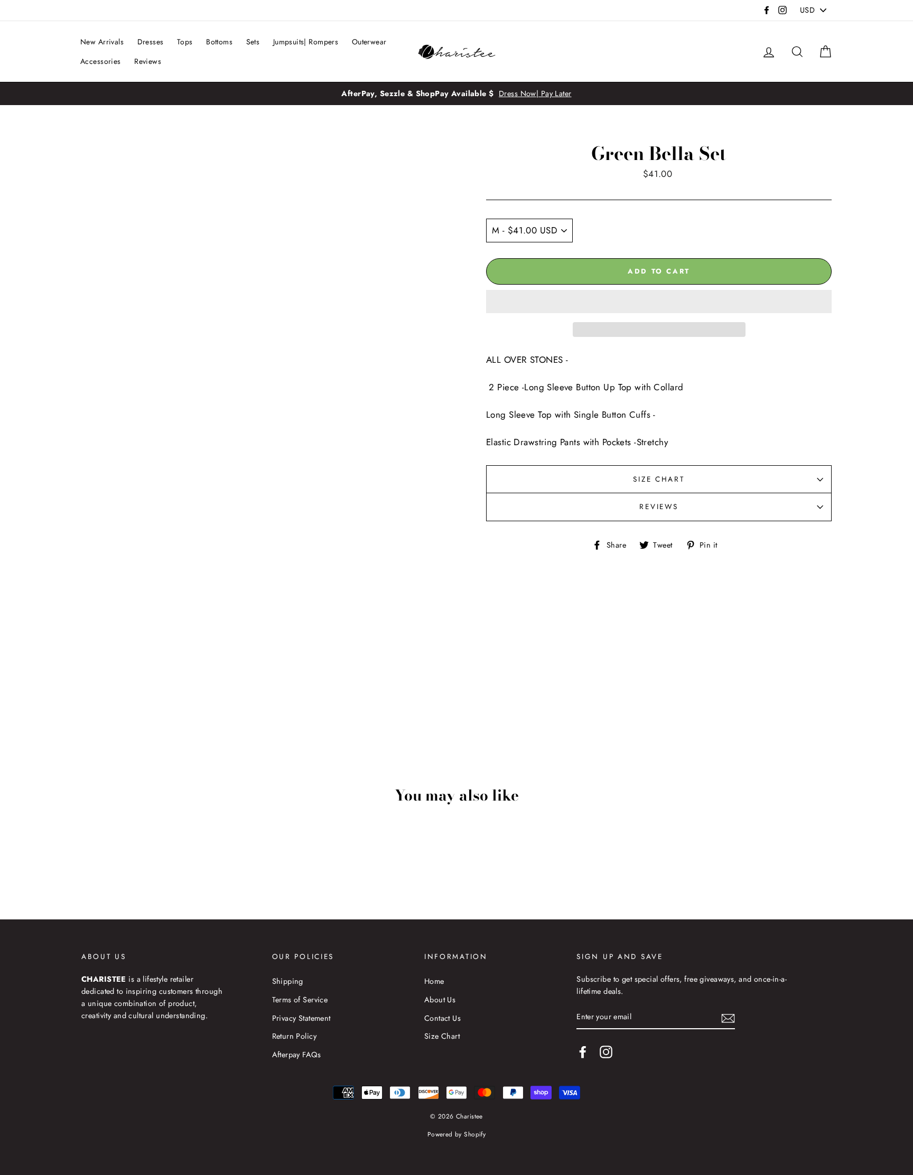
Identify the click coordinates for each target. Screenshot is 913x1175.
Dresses (150, 41)
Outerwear (369, 41)
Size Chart (658, 479)
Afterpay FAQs (296, 1054)
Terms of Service (300, 999)
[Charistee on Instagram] (606, 1051)
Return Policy (294, 1036)
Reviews (147, 61)
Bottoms (219, 41)
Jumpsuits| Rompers (306, 41)
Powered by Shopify (456, 1134)
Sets (253, 41)
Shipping (287, 981)
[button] (659, 301)
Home (434, 981)
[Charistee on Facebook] (582, 1051)
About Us (439, 999)
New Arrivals (102, 41)
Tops (185, 41)
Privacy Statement (301, 1018)
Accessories (100, 61)
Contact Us (442, 1018)
